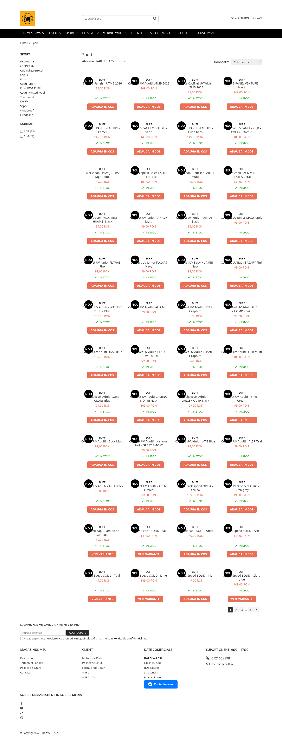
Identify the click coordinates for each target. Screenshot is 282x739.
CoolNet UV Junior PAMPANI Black (195, 219)
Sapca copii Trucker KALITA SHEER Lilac (148, 175)
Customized (207, 33)
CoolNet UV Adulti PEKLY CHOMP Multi (149, 354)
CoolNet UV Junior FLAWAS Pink (102, 264)
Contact (25, 672)
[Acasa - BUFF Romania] (41, 18)
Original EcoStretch (32, 70)
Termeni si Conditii (31, 663)
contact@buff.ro (222, 664)
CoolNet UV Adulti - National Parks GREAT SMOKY (148, 443)
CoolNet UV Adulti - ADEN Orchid (148, 488)
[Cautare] (155, 18)
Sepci (23, 106)
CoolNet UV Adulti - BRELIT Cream (241, 398)
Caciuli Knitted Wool (32, 92)
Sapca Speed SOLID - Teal (102, 575)
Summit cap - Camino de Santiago (102, 533)
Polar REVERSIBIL (30, 88)
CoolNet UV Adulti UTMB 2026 (148, 83)
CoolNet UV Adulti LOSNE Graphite (195, 354)
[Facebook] (21, 703)
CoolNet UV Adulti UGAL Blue (102, 352)
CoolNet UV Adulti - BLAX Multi (102, 441)
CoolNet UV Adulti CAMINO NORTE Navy (148, 398)
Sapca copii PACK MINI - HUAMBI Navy (102, 219)
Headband (26, 115)
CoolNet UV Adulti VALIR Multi (148, 307)
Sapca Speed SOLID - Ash (241, 531)
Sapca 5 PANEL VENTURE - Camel (102, 130)
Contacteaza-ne (163, 684)
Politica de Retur (92, 663)
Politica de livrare (30, 668)
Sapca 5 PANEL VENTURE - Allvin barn (195, 130)
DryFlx (24, 101)
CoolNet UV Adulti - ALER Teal (241, 441)
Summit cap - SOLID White (195, 531)
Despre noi (26, 658)
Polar (23, 79)
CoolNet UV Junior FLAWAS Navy (149, 264)
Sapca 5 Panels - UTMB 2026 (102, 83)
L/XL (27, 131)
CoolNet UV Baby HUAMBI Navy (195, 264)
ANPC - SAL (89, 677)
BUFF (102, 79)
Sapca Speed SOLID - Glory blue (241, 577)
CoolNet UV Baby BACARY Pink (241, 262)
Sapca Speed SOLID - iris (195, 575)
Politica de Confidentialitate (130, 638)
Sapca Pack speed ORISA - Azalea (195, 488)
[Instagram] (21, 717)
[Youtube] (21, 708)
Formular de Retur (93, 668)
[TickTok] (21, 713)
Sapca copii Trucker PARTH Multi (195, 175)
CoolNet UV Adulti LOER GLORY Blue (102, 398)
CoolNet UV (27, 66)
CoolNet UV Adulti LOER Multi (241, 352)
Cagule (24, 75)
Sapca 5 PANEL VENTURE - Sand (149, 130)
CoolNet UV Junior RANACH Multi (148, 219)
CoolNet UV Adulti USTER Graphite (195, 309)
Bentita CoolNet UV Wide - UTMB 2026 (195, 85)
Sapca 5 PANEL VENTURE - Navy (242, 85)
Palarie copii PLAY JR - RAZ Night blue (102, 175)
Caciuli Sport (28, 84)
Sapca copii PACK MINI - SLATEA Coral (241, 175)
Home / (25, 43)
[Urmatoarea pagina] (256, 609)
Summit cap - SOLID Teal (149, 531)
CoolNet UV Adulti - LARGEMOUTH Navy (195, 398)
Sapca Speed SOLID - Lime (149, 575)
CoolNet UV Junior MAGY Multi (242, 217)
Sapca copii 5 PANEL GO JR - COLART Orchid (242, 130)
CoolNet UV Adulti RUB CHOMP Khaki (241, 309)
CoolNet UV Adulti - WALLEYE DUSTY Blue (102, 309)
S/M (26, 136)
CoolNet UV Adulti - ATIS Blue (195, 441)
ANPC (85, 672)
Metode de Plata (92, 658)
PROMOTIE (27, 61)
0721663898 (220, 658)
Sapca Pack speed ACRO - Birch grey (241, 488)
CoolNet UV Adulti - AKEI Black (102, 486)
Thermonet (27, 97)
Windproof (26, 110)
